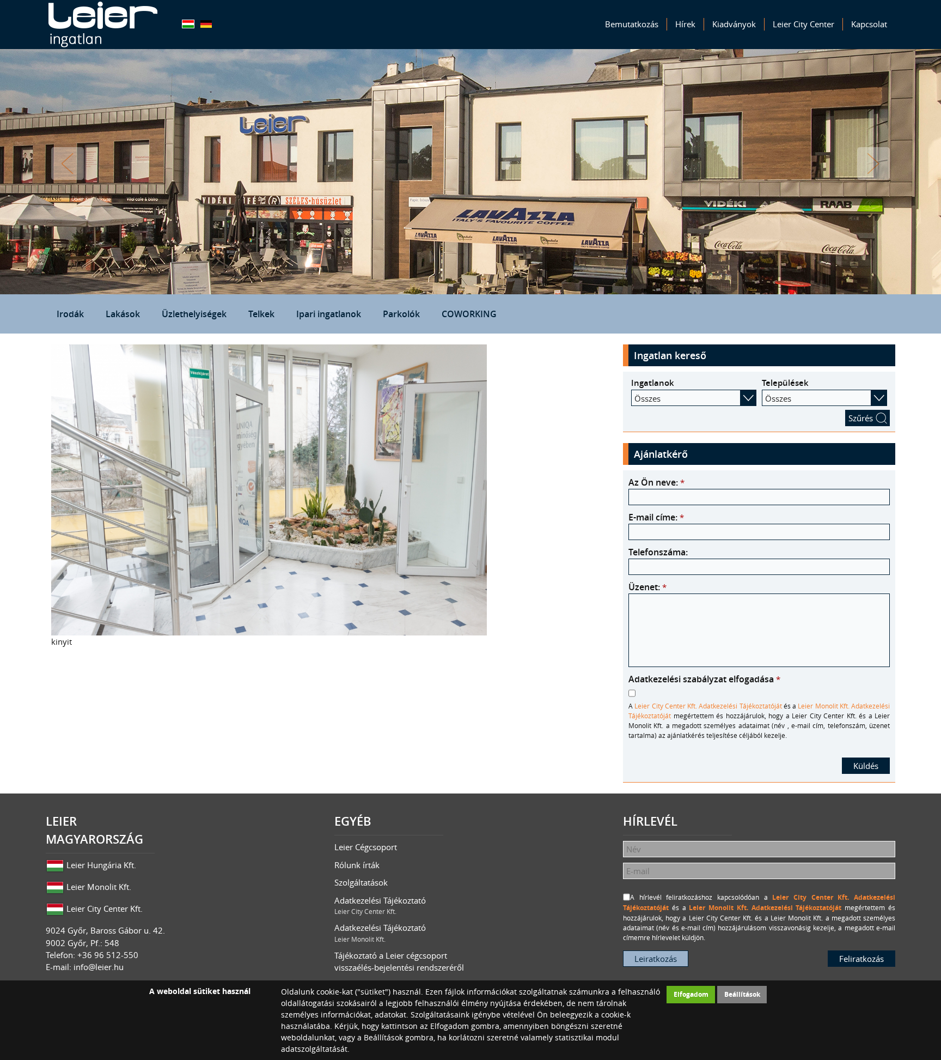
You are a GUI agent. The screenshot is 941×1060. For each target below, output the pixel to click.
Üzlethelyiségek (194, 314)
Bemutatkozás (631, 24)
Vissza (67, 163)
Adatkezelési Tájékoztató (380, 905)
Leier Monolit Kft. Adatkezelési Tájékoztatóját (765, 907)
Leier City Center (803, 24)
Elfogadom (691, 994)
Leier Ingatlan (103, 24)
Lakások (123, 314)
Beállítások (742, 994)
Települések (785, 383)
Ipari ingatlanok (328, 314)
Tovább (873, 163)
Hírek (685, 24)
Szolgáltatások (361, 882)
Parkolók (401, 314)
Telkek (261, 314)
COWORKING (469, 314)
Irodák (70, 314)
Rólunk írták (357, 864)
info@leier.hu (99, 966)
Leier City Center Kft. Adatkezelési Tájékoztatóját (707, 705)
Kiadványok (734, 24)
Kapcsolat (869, 24)
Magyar (188, 24)
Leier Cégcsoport (365, 846)
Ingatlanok (652, 383)
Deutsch (206, 24)
